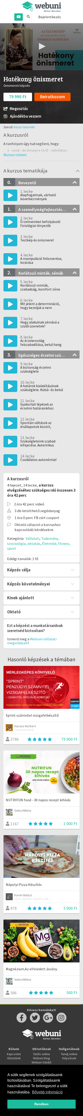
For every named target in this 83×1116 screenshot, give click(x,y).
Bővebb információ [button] (47, 1092)
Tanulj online (69, 1054)
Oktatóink (14, 1058)
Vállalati (32, 538)
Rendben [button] (41, 1104)
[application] (41, 46)
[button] (41, 46)
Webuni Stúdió (41, 1062)
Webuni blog (41, 1058)
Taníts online (41, 1054)
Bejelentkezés (49, 17)
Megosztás (19, 109)
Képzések (69, 1058)
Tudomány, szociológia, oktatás (33, 541)
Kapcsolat (14, 1054)
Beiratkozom (52, 96)
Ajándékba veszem (25, 116)
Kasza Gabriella (24, 127)
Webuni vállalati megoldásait (31, 640)
